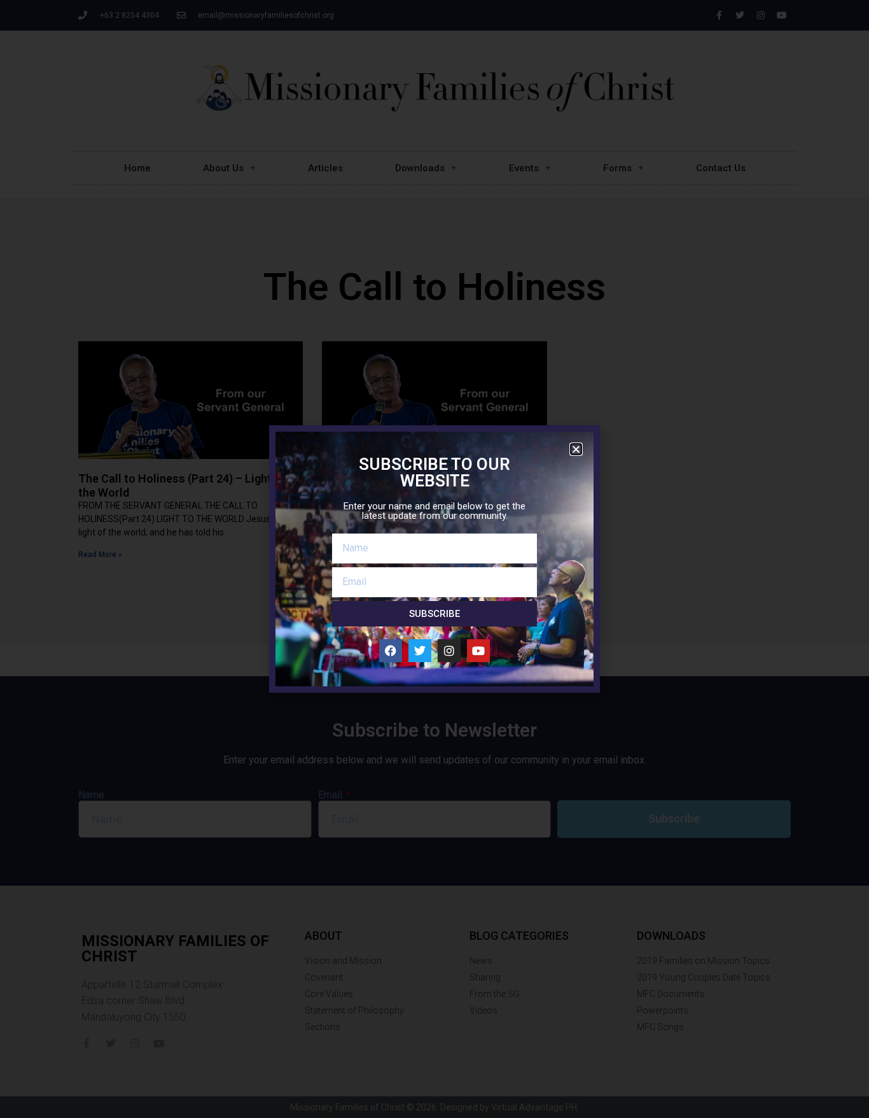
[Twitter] (419, 650)
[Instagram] (449, 650)
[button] (576, 449)
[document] (434, 559)
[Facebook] (390, 650)
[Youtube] (478, 650)
